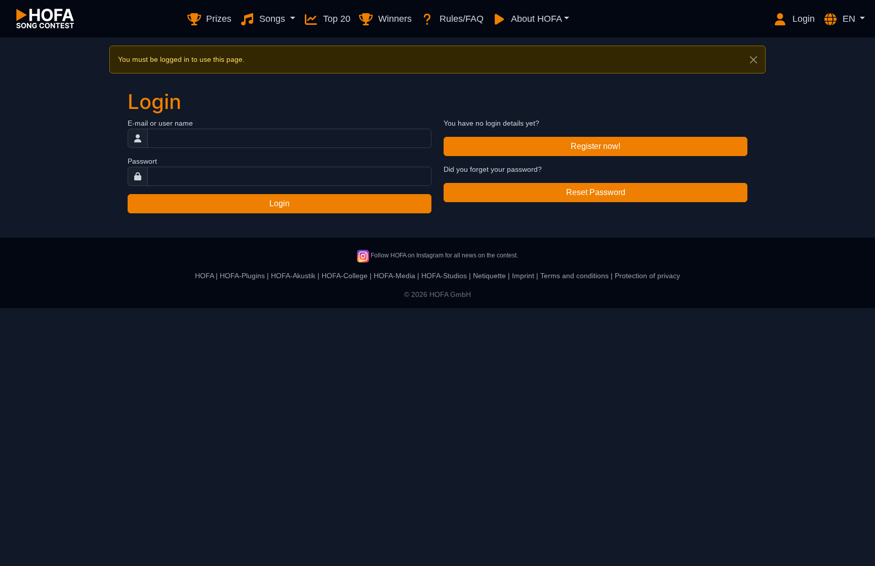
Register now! (595, 146)
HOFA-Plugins (242, 276)
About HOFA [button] (535, 19)
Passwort (142, 161)
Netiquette (489, 276)
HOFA (204, 276)
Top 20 (335, 19)
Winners (394, 19)
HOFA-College (345, 276)
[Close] (753, 59)
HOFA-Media (394, 276)
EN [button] (849, 19)
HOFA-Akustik (293, 276)
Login (802, 19)
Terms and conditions (574, 276)
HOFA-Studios (444, 276)
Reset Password (595, 192)
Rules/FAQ (460, 19)
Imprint (523, 276)
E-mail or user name (160, 123)
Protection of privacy (647, 276)
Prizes (217, 19)
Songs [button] (272, 19)
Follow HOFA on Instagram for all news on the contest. (443, 255)
